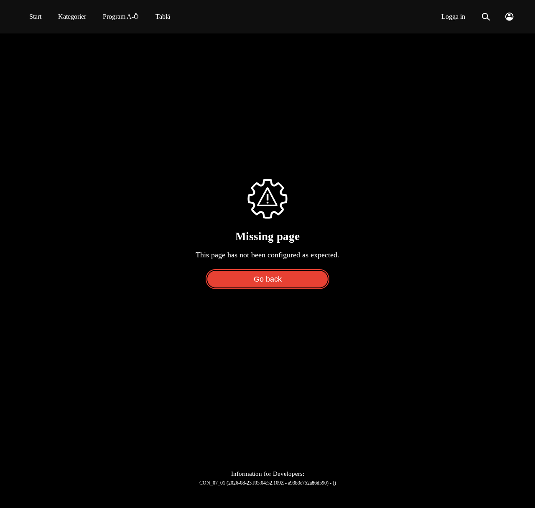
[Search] (485, 16)
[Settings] (509, 17)
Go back (268, 279)
